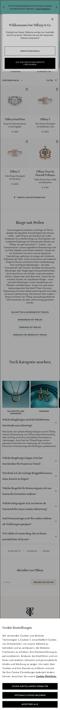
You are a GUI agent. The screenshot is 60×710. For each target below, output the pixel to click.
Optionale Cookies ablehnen (30, 695)
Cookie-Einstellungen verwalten (30, 686)
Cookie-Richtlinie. (46, 676)
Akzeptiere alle (30, 704)
